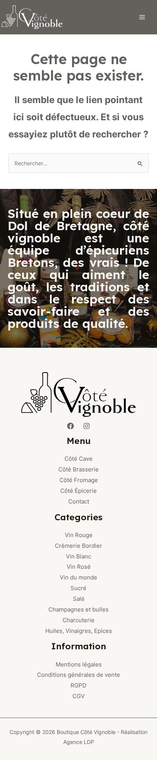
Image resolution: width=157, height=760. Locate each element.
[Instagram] (86, 426)
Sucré (78, 588)
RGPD (78, 685)
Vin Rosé (79, 566)
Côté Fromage (78, 480)
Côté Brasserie (78, 469)
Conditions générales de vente (78, 674)
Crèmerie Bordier (78, 545)
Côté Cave (78, 458)
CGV (78, 696)
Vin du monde (78, 577)
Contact (78, 501)
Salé (79, 598)
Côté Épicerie (78, 490)
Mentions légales (79, 664)
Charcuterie (78, 620)
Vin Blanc (78, 556)
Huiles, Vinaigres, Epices (78, 630)
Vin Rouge (79, 535)
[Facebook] (70, 426)
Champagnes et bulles (78, 609)
